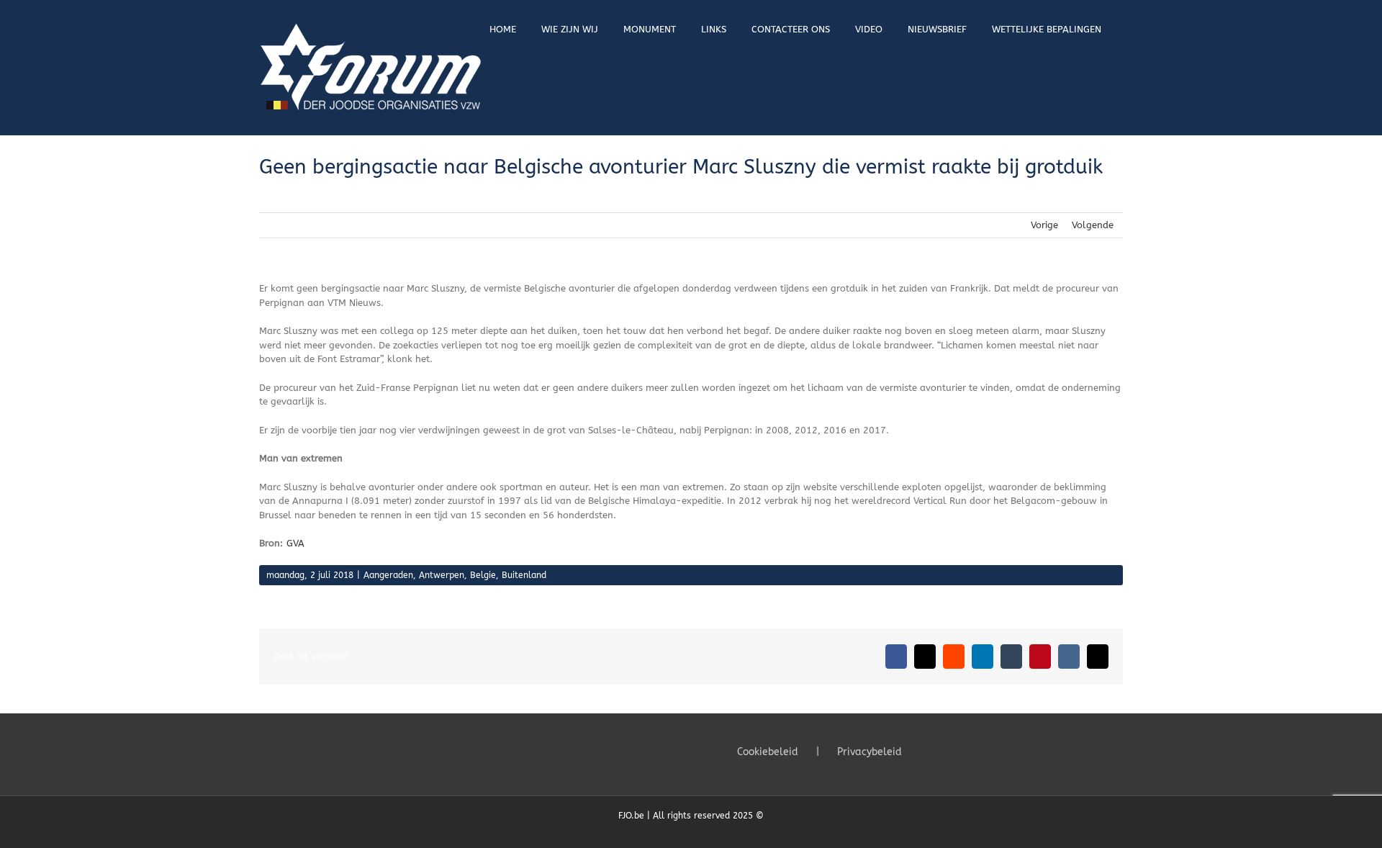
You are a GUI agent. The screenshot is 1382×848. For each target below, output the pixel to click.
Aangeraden (388, 575)
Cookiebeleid (767, 752)
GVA (295, 543)
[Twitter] (947, 751)
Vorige (1044, 225)
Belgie (483, 575)
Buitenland (524, 575)
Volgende (1093, 225)
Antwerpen (441, 575)
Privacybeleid (869, 752)
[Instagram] (966, 751)
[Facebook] (927, 751)
